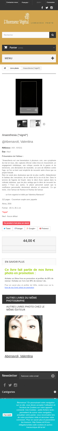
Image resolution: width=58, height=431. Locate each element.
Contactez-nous (12, 2)
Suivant (44, 124)
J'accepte (7, 415)
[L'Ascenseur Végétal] (29, 18)
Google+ (31, 229)
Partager (19, 229)
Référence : (6, 148)
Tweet (8, 229)
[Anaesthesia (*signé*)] (22, 123)
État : (4, 152)
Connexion (51, 2)
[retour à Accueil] (4, 68)
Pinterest (45, 229)
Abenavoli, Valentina (17, 141)
